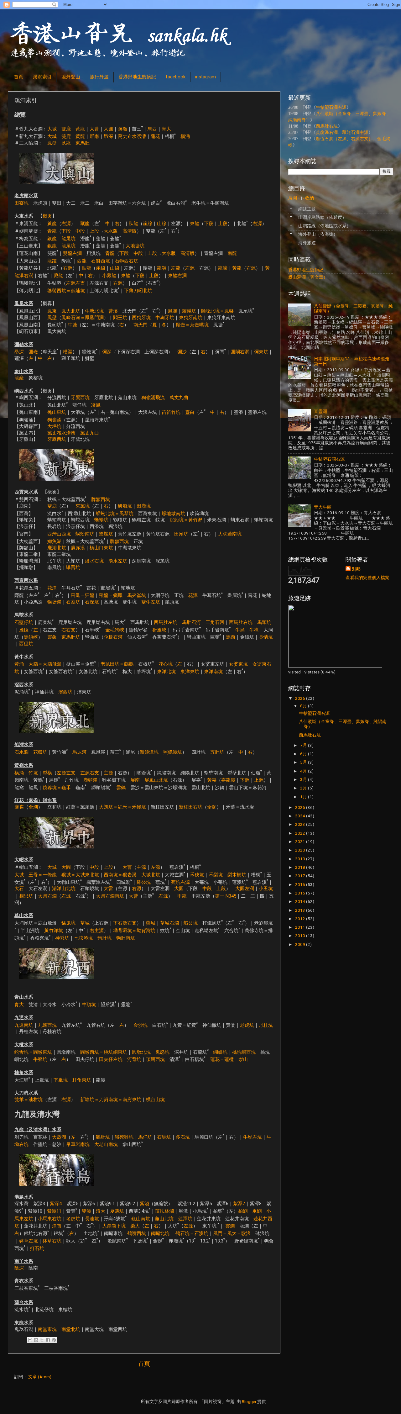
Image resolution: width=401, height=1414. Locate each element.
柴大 (135, 1226)
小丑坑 (266, 888)
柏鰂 (242, 1211)
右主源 (97, 930)
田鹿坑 (144, 506)
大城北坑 (150, 875)
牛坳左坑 (252, 1137)
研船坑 (125, 506)
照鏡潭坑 (172, 752)
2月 (304, 787)
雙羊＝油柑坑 (28, 1099)
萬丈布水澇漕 (132, 136)
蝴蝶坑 (220, 1052)
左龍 (175, 268)
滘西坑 (65, 692)
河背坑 (134, 1059)
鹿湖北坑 (56, 548)
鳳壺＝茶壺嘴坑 (192, 325)
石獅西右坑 (126, 261)
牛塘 (72, 325)
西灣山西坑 (59, 534)
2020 (300, 849)
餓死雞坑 (124, 1137)
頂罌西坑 (155, 1059)
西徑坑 (26, 643)
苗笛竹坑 (171, 412)
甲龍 (182, 896)
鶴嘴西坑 (136, 1233)
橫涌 (185, 136)
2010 (300, 935)
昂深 (108, 136)
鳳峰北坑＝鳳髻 (217, 311)
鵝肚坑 (103, 1137)
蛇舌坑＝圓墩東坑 (33, 1052)
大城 (52, 129)
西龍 (81, 261)
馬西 (152, 129)
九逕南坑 (23, 1025)
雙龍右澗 (72, 253)
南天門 (140, 325)
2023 (300, 824)
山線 (161, 223)
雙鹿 (66, 129)
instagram (205, 77)
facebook (175, 77)
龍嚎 (222, 268)
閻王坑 (120, 317)
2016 (300, 884)
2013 (300, 910)
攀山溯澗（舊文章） (308, 277)
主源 (108, 772)
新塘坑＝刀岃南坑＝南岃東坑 (110, 1099)
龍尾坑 (68, 238)
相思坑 (26, 896)
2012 (300, 918)
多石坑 (183, 1137)
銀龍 (52, 238)
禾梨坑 (216, 875)
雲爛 (229, 1226)
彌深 (107, 352)
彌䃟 (122, 129)
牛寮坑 (40, 1059)
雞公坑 (144, 882)
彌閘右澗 (240, 352)
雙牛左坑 (150, 602)
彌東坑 (261, 352)
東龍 (194, 223)
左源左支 (75, 283)
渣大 (100, 1211)
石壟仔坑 (23, 622)
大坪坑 (54, 426)
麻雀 (19, 807)
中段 (80, 231)
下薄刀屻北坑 (138, 290)
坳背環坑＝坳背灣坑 (134, 930)
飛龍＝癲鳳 (110, 595)
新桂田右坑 (190, 807)
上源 (258, 780)
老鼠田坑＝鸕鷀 (117, 664)
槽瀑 (67, 352)
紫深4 (56, 1203)
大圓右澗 (47, 896)
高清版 (129, 231)
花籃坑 (40, 752)
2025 (300, 807)
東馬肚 (83, 143)
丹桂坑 (266, 1025)
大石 (19, 888)
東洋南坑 (213, 671)
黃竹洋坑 (53, 930)
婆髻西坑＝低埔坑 (66, 290)
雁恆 (24, 630)
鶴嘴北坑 (160, 1233)
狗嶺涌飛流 (153, 397)
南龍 (232, 253)
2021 (300, 841)
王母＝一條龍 (43, 875)
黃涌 (19, 664)
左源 (190, 268)
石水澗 (21, 752)
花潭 (52, 588)
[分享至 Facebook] (48, 1340)
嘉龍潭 (228, 780)
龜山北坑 (164, 1218)
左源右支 (89, 772)
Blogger (249, 1401)
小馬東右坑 (49, 1218)
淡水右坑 (94, 561)
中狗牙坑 (164, 317)
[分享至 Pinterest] (54, 1340)
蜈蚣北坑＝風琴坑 (114, 513)
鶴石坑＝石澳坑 (191, 1233)
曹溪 (113, 311)
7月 (304, 745)
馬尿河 (79, 752)
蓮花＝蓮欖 (222, 1059)
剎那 (356, 569)
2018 (300, 867)
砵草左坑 (28, 1241)
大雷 (108, 888)
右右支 (68, 630)
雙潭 (86, 1211)
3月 (304, 779)
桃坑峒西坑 (244, 1052)
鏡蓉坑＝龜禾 (57, 787)
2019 (300, 858)
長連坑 (92, 1218)
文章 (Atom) (39, 1376)
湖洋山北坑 (64, 888)
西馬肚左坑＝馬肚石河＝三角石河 (189, 622)
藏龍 (85, 223)
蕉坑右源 (180, 882)
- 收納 (308, 197)
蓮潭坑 (185, 1218)
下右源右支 (125, 923)
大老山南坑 (106, 1144)
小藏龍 (109, 275)
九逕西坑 (47, 1025)
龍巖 (19, 378)
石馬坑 (164, 1137)
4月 (304, 770)
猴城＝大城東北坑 (80, 875)
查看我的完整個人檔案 (367, 577)
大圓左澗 (244, 888)
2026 (300, 698)
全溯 (33, 807)
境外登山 (70, 77)
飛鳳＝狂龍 (82, 595)
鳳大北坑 (70, 311)
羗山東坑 (56, 412)
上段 (222, 223)
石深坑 (92, 602)
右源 (66, 223)
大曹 (94, 129)
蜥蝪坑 (101, 520)
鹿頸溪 (90, 780)
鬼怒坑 (162, 1052)
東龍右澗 (177, 275)
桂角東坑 (81, 1080)
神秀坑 (62, 938)
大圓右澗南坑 (110, 896)
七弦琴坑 (83, 938)
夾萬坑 (83, 506)
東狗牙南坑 (190, 317)
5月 (304, 762)
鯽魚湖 (54, 541)
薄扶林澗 (164, 1211)
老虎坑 (247, 1025)
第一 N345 (225, 896)
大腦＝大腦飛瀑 (45, 664)
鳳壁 (52, 143)
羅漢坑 (189, 311)
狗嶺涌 (54, 420)
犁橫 (47, 772)
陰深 (19, 1268)
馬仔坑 (145, 1137)
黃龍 (80, 129)
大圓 (108, 129)
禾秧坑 (197, 875)
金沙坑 (140, 1025)
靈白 (190, 412)
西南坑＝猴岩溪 (120, 875)
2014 (300, 901)
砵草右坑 (52, 1241)
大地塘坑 (135, 246)
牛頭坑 (89, 1004)
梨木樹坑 (236, 875)
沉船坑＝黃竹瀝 (185, 520)
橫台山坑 (155, 1099)
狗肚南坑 (125, 938)
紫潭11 (54, 1211)
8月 (304, 705)
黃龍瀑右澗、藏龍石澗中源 (342, 132)
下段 (208, 223)
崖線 (147, 223)
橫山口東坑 (101, 548)
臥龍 (66, 143)
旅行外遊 (99, 77)
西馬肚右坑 (241, 622)
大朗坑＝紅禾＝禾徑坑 (122, 807)
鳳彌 (172, 311)
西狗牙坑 (141, 317)
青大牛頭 (322, 506)
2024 (300, 815)
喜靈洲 (320, 411)
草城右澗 (169, 923)
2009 (300, 944)
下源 (244, 780)
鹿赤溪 (78, 548)
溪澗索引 (42, 77)
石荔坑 (73, 602)
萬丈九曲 (178, 397)
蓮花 (155, 136)
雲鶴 (121, 787)
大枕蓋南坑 (230, 534)
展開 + (294, 197)
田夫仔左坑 (110, 1059)
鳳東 (52, 311)
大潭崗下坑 (114, 1226)
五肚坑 (217, 752)
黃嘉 (211, 780)
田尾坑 (181, 534)
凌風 (96, 405)
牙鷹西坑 (80, 397)
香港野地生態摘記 (137, 77)
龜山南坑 (140, 1218)
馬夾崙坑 (136, 595)
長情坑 (266, 637)
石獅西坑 (100, 261)
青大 (166, 129)
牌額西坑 (100, 499)
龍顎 (161, 268)
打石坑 (37, 1248)
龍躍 (52, 261)
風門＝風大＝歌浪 (232, 1233)
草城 (85, 923)
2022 (300, 833)
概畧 (47, 216)
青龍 (52, 231)
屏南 (94, 136)
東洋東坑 (189, 671)
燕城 (150, 923)
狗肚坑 (104, 938)
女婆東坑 (238, 664)
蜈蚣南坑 (85, 534)
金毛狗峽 (114, 630)
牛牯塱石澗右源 (331, 107)
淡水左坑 (117, 561)
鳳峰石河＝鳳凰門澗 (82, 317)
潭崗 (56, 1226)
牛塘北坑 (94, 311)
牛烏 (240, 630)
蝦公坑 (191, 923)
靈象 (52, 637)
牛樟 (254, 630)
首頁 (18, 77)
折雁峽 (159, 630)
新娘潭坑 (149, 752)
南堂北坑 (70, 1329)
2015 (300, 892)
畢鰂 (257, 1211)
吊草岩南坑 (78, 1144)
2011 (300, 927)
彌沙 (182, 352)
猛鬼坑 (68, 923)
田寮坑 (21, 203)
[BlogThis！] (36, 1340)
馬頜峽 (31, 637)
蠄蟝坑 (106, 534)
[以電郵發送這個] (30, 1340)
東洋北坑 (166, 671)
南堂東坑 (47, 1329)
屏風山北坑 (156, 780)
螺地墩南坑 (173, 513)
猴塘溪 (54, 602)
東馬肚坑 (70, 637)
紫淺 (144, 1203)
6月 (304, 753)
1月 (304, 796)
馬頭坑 (264, 622)
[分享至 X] (42, 1340)
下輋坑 (61, 1080)
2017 (300, 875)
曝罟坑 (73, 567)
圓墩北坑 (141, 1052)
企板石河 (113, 637)
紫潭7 (239, 1203)
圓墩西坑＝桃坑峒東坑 (103, 1052)
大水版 (111, 231)
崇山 (243, 1059)
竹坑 (33, 772)
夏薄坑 (117, 1211)
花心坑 (166, 664)
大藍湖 (59, 1137)
